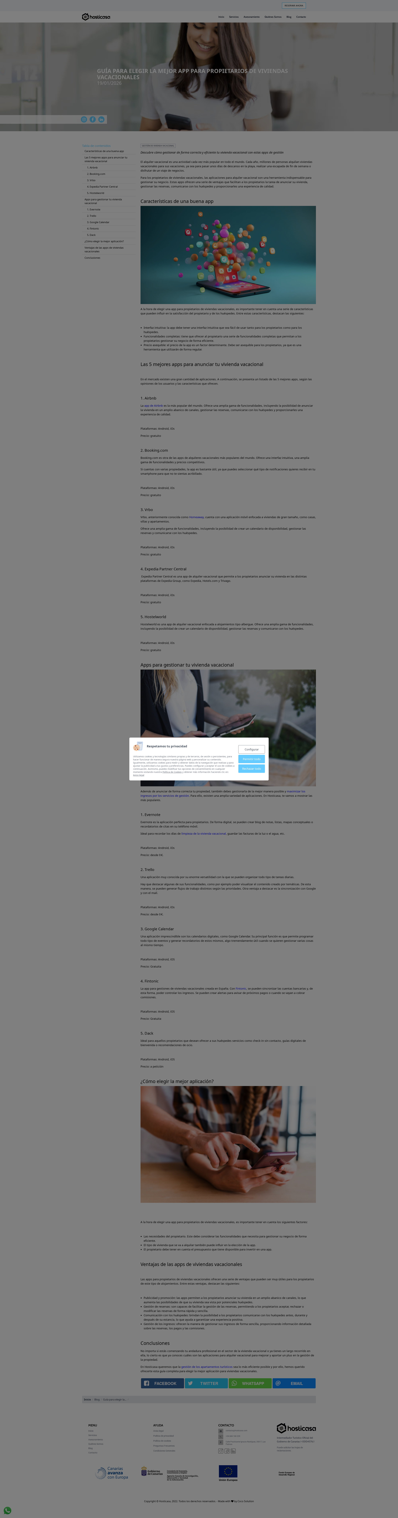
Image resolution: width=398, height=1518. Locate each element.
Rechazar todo (251, 768)
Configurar (252, 749)
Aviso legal (138, 775)
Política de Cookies (172, 771)
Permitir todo (252, 759)
